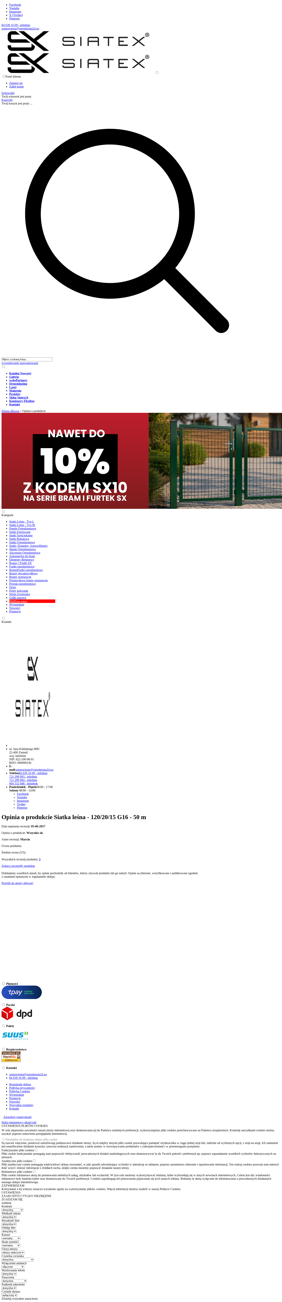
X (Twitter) (16, 15)
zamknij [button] (6, 1202)
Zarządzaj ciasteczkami (17, 1117)
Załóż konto (16, 86)
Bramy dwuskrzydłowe (23, 573)
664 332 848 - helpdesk (23, 783)
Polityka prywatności (22, 1087)
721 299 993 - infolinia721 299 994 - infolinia (23, 778)
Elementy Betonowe (21, 559)
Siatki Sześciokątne (21, 535)
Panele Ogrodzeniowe (22, 528)
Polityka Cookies (19, 1091)
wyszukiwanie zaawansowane (20, 363)
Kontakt (6, 621)
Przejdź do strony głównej (17, 883)
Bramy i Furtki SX (20, 563)
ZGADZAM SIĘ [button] (12, 1199)
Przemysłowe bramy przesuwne (28, 580)
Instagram (15, 11)
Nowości (14, 608)
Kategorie (7, 515)
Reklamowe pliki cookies (17, 1171)
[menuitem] (131, 373)
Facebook (15, 4)
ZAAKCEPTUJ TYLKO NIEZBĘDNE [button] (26, 1196)
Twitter (21, 804)
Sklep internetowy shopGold (19, 1122)
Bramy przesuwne (20, 577)
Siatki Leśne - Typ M (22, 525)
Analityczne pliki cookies (17, 1161)
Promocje (15, 611)
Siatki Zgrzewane (20, 532)
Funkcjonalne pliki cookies (18, 1150)
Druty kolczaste (18, 590)
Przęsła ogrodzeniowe (22, 583)
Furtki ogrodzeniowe (22, 566)
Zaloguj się (16, 83)
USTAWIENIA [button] (11, 1192)
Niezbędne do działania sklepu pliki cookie (31, 1139)
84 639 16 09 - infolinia (16, 25)
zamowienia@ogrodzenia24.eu (20, 28)
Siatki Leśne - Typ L (21, 521)
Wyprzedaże (16, 604)
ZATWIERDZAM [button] (13, 1185)
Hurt (18, 601)
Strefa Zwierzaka (19, 594)
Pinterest (14, 18)
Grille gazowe (17, 597)
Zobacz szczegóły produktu (18, 865)
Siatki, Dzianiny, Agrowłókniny (28, 545)
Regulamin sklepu (20, 1084)
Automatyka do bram (22, 556)
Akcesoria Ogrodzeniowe (24, 552)
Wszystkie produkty (21, 1105)
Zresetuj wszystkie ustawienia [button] (20, 1298)
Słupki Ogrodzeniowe (22, 549)
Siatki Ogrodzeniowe (22, 542)
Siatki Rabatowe (19, 538)
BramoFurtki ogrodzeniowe (26, 570)
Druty (12, 587)
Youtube (14, 8)
